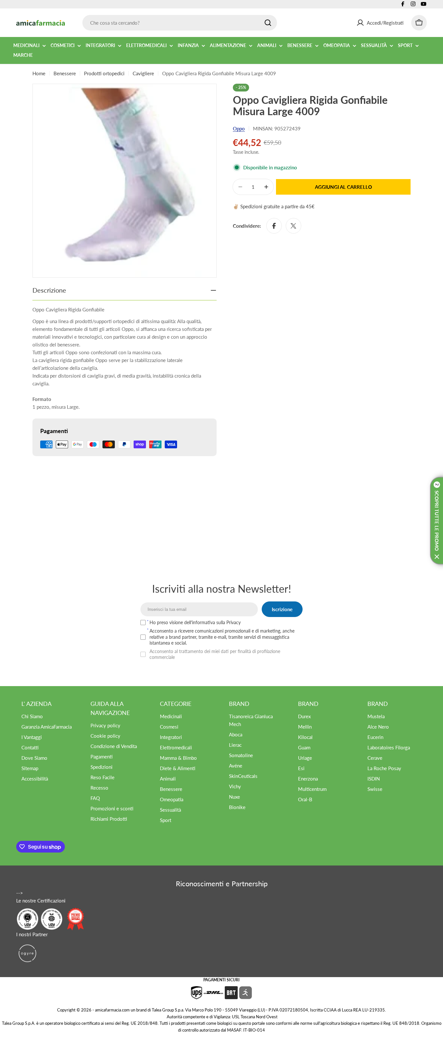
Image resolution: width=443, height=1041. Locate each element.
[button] (436, 520)
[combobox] (179, 22)
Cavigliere (143, 73)
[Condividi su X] (293, 226)
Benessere (65, 73)
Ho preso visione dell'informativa (195, 622)
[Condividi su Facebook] (274, 226)
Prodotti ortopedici (104, 73)
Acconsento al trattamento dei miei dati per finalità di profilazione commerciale (215, 654)
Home (38, 73)
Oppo (239, 128)
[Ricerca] (268, 23)
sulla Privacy (228, 622)
